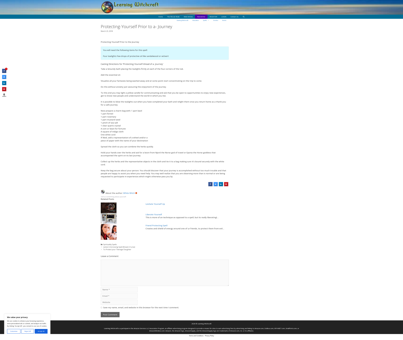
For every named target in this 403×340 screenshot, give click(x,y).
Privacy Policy (209, 336)
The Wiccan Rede (173, 17)
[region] (27, 325)
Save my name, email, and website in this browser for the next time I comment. (141, 307)
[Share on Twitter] (216, 186)
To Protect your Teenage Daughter (117, 249)
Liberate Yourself (154, 214)
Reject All (27, 331)
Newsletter (201, 17)
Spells (205, 20)
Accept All (41, 331)
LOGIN (223, 17)
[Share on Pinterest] (226, 186)
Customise (13, 331)
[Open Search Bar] (244, 17)
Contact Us (234, 17)
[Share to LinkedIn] (221, 186)
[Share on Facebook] (210, 186)
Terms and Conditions (196, 336)
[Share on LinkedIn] (4, 84)
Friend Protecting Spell (156, 225)
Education (195, 20)
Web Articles (188, 17)
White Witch (129, 193)
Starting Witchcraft (182, 20)
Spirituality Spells (110, 244)
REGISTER (213, 17)
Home (160, 17)
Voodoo (215, 20)
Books (224, 20)
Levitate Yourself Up (155, 204)
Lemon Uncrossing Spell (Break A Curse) (119, 247)
